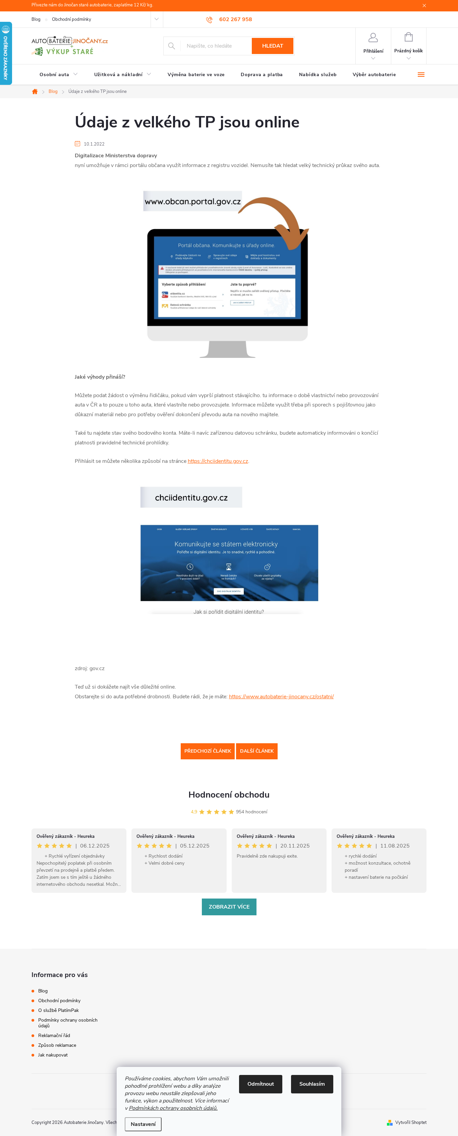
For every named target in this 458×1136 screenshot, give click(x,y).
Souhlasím (312, 1084)
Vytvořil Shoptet (410, 1123)
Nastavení (143, 1124)
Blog (36, 19)
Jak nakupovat (53, 1055)
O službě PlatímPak (58, 1010)
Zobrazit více (229, 907)
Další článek (257, 751)
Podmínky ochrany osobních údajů (68, 1023)
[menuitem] (59, 74)
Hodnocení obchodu (229, 795)
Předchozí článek (207, 751)
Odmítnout (260, 1084)
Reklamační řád (54, 1035)
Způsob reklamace (57, 1045)
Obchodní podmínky (71, 19)
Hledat (272, 46)
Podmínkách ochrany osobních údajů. (173, 1108)
